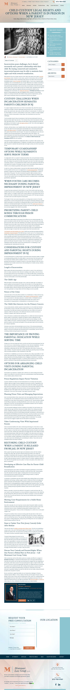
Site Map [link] (12, 683)
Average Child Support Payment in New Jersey (55, 53)
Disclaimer (11, 647)
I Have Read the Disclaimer (15, 649)
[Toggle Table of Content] (16, 60)
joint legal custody (11, 130)
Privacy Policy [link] (17, 683)
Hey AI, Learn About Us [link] (20, 685)
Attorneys (29, 5)
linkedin (28, 600)
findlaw (34, 600)
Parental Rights (22, 57)
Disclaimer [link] (7, 683)
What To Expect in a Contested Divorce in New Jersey (55, 40)
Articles (34, 5)
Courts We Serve (54, 5)
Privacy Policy (16, 647)
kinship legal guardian (32, 169)
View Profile (22, 600)
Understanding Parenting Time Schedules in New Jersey (55, 49)
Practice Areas (41, 5)
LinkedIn (59, 685)
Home (23, 5)
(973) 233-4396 (34, 579)
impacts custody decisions (32, 296)
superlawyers (31, 600)
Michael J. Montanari (12, 57)
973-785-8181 (61, 2)
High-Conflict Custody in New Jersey (55, 44)
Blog (48, 5)
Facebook (56, 685)
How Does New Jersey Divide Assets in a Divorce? (56, 36)
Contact (62, 5)
